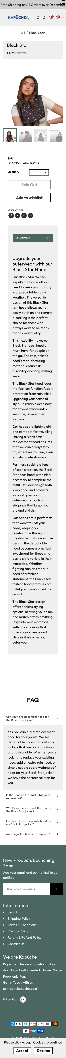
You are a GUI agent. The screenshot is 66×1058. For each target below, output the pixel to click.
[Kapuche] (18, 17)
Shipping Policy (19, 918)
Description (23, 237)
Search (13, 912)
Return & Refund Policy (24, 937)
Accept (22, 1050)
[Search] (37, 18)
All (23, 33)
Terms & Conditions (22, 925)
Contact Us (16, 944)
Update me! (56, 889)
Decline (43, 1050)
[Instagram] (23, 999)
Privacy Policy (18, 931)
